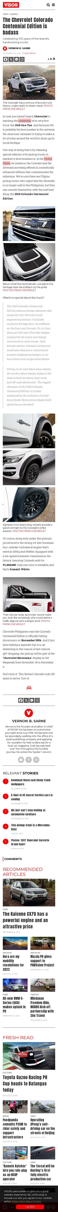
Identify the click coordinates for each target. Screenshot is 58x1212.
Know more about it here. (27, 1201)
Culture (7, 1073)
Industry (35, 953)
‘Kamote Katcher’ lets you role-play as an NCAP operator (15, 1172)
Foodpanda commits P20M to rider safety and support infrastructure (15, 1128)
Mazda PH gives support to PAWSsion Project (42, 961)
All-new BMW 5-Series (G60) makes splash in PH (14, 1005)
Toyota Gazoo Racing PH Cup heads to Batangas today (25, 1083)
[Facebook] (5, 59)
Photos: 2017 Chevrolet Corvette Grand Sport (30, 842)
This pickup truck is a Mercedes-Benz (31, 827)
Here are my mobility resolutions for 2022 (13, 963)
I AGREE (30, 1207)
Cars (5, 14)
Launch (14, 14)
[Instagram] (22, 59)
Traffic (34, 995)
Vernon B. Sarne (19, 48)
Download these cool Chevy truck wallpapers (30, 782)
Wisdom (7, 953)
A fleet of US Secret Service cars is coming (32, 797)
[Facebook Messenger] (16, 59)
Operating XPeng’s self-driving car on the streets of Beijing (42, 1126)
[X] (11, 59)
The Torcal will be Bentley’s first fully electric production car (42, 1172)
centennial (24, 120)
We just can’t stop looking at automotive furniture (28, 812)
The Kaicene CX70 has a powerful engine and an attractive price (25, 920)
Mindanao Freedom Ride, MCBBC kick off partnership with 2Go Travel (42, 1007)
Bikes (6, 1116)
